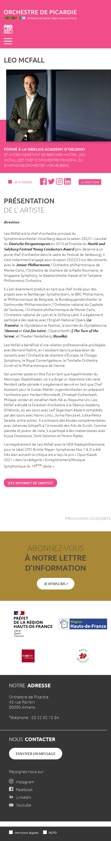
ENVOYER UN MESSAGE (36, 753)
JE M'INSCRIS (23, 182)
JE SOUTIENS (90, 182)
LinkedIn (23, 797)
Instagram (25, 781)
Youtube (23, 804)
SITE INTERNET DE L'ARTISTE (30, 483)
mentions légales (26, 832)
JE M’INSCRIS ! (56, 583)
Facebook (24, 789)
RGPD (53, 832)
